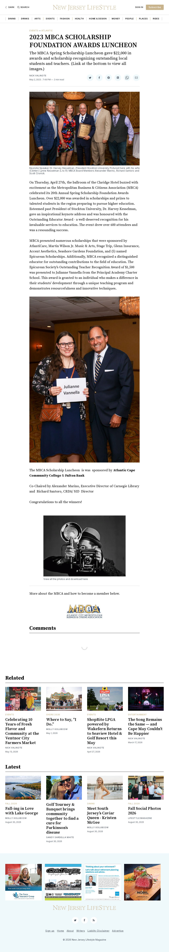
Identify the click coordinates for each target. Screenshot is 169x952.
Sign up (49, 930)
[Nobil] (142, 882)
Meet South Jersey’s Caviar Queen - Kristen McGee (101, 815)
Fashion (65, 18)
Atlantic (47, 30)
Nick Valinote (37, 75)
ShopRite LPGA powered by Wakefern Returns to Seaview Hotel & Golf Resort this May (104, 731)
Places (143, 18)
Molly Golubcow (57, 729)
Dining (12, 18)
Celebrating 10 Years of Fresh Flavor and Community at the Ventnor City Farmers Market (22, 731)
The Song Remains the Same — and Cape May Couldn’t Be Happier (145, 726)
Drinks (25, 18)
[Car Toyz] (63, 882)
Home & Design (97, 18)
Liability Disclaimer (98, 930)
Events (50, 18)
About (70, 930)
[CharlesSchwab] (102, 882)
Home (60, 930)
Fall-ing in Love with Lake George (21, 811)
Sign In (139, 7)
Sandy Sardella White (60, 837)
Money (116, 18)
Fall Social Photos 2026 (144, 811)
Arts (37, 18)
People (129, 18)
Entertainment (137, 714)
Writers (80, 930)
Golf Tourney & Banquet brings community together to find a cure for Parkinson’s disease (62, 818)
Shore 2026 (53, 714)
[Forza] (23, 882)
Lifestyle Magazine (140, 818)
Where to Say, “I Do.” (61, 722)
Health (79, 18)
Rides (156, 18)
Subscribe (155, 7)
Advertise (117, 930)
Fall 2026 (11, 803)
